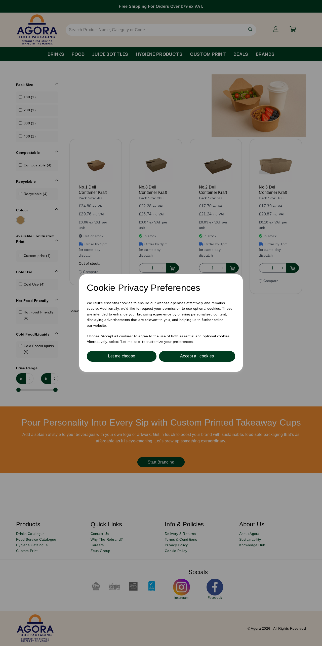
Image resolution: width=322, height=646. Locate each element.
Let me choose (121, 356)
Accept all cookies (197, 356)
